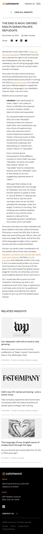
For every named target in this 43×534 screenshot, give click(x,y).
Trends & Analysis (17, 360)
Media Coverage (31, 360)
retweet (15, 257)
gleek (38, 254)
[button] (11, 40)
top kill (31, 257)
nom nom (6, 257)
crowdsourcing (17, 254)
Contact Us (30, 4)
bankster (6, 254)
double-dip (30, 254)
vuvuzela (6, 260)
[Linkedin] (3, 506)
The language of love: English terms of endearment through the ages (20, 443)
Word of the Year (19, 82)
